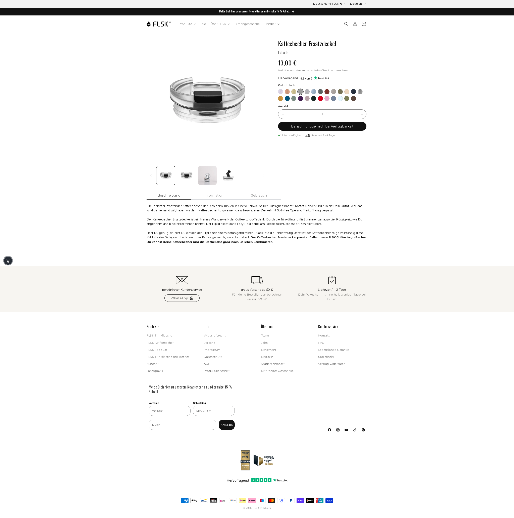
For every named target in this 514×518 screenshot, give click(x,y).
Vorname (154, 403)
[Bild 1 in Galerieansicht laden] (165, 175)
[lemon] (293, 91)
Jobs (264, 343)
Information (213, 195)
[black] (300, 91)
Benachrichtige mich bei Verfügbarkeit (322, 126)
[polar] (340, 98)
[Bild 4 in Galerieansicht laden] (228, 175)
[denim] (333, 98)
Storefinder (326, 357)
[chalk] (333, 91)
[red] (320, 98)
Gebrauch (259, 195)
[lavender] (280, 91)
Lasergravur (155, 371)
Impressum (212, 350)
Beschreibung (169, 195)
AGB (207, 364)
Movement (268, 350)
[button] (187, 24)
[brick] (326, 91)
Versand (301, 70)
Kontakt (324, 336)
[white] (307, 91)
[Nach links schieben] (151, 175)
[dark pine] (313, 98)
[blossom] (326, 98)
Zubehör (153, 364)
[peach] (287, 91)
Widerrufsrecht (215, 336)
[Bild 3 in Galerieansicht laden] (207, 175)
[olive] (346, 98)
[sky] (313, 91)
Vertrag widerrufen (332, 364)
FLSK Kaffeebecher (160, 343)
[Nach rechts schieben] (263, 175)
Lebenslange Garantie (333, 350)
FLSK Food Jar (157, 350)
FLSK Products (262, 508)
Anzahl (283, 106)
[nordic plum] (300, 98)
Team (265, 336)
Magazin (267, 357)
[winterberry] (307, 98)
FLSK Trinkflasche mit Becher (168, 357)
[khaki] (340, 91)
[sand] (346, 91)
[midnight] (353, 91)
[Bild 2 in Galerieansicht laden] (186, 175)
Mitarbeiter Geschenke (277, 371)
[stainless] (360, 91)
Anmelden (227, 424)
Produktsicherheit (217, 371)
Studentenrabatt (273, 364)
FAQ (321, 343)
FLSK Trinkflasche (159, 336)
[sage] (293, 98)
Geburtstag (199, 403)
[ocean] (287, 98)
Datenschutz (213, 357)
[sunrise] (280, 98)
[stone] (320, 91)
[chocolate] (353, 98)
